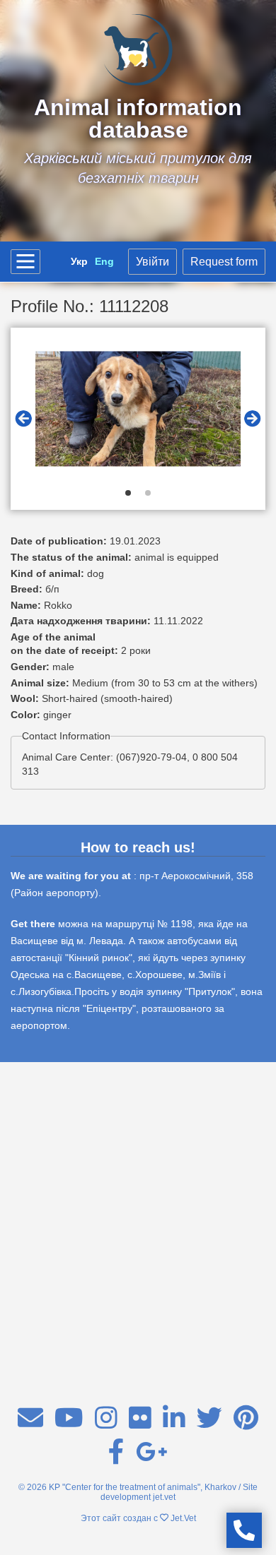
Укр (79, 261)
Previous (23, 418)
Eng (104, 261)
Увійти (152, 262)
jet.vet (164, 1497)
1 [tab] (128, 493)
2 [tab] (148, 493)
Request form (224, 262)
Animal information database (138, 118)
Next (252, 418)
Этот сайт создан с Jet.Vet (138, 1518)
